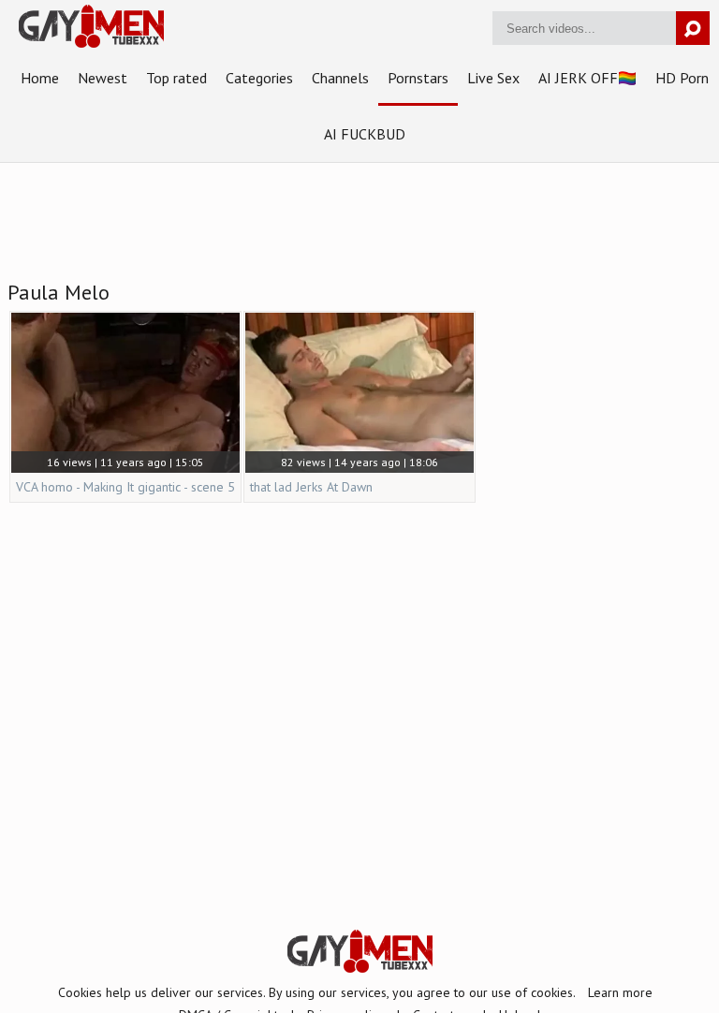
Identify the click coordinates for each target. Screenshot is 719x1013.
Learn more (620, 992)
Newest (102, 77)
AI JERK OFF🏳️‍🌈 (587, 77)
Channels (340, 77)
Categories (259, 77)
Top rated (176, 77)
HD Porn (682, 77)
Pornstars (418, 77)
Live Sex (493, 77)
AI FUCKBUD (364, 134)
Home (40, 77)
